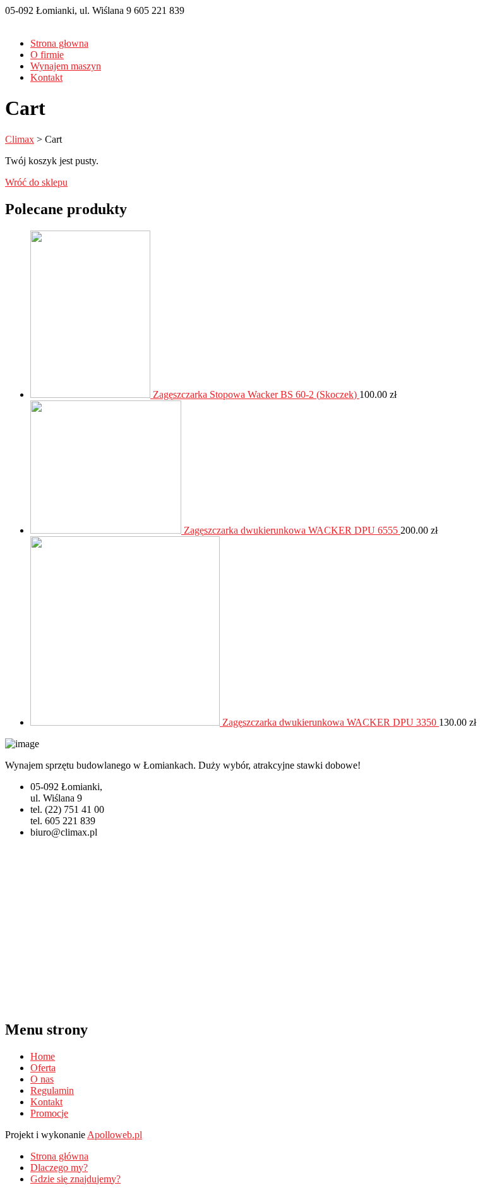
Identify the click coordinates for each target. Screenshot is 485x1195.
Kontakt (46, 77)
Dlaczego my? (59, 1167)
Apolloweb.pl (114, 1134)
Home (42, 1056)
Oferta (43, 1067)
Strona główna (59, 1156)
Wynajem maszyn (65, 66)
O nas (42, 1079)
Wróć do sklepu (36, 182)
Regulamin (52, 1090)
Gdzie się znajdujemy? (75, 1179)
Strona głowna (59, 43)
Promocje (49, 1113)
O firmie (47, 54)
